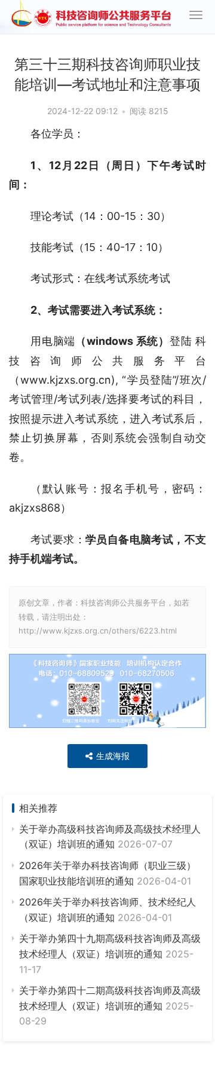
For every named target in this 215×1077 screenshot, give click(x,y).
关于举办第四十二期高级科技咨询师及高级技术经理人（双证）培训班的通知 (110, 1005)
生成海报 (112, 756)
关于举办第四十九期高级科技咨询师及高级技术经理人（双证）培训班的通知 (110, 953)
